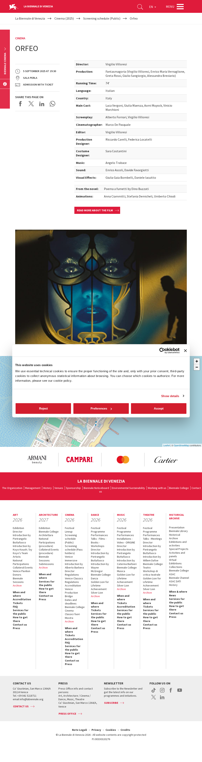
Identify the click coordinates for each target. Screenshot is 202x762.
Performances (99, 535)
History (47, 488)
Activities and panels (177, 554)
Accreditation (22, 599)
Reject (43, 408)
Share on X (31, 103)
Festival (69, 528)
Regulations (72, 574)
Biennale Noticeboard (96, 488)
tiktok (154, 692)
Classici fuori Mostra (72, 615)
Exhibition (18, 528)
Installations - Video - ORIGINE (126, 540)
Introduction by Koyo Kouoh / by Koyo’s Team (22, 549)
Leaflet (166, 445)
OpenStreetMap (181, 445)
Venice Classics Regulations (74, 580)
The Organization (12, 488)
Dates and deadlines (71, 601)
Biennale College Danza (101, 576)
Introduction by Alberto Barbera (74, 565)
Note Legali (79, 730)
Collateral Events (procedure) (49, 551)
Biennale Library (178, 531)
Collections (175, 567)
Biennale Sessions (18, 580)
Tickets (18, 603)
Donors (17, 574)
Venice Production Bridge (71, 592)
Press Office (67, 713)
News (172, 595)
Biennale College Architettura (49, 533)
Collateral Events (23, 567)
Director (17, 531)
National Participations (21, 562)
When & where (178, 591)
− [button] (196, 367)
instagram (162, 692)
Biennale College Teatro (153, 565)
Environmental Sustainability (128, 488)
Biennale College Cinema (75, 608)
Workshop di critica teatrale (151, 572)
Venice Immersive (71, 558)
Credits (125, 730)
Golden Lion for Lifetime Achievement (100, 585)
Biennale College (179, 488)
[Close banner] (185, 350)
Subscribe (111, 703)
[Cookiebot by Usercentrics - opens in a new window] (162, 350)
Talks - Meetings (152, 538)
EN (151, 7)
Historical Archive (174, 536)
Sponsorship (73, 488)
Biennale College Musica (127, 569)
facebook (171, 692)
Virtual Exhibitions (175, 561)
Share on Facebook (20, 103)
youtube (180, 692)
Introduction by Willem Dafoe (152, 558)
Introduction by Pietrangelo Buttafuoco (22, 538)
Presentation (176, 527)
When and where (19, 594)
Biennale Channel (179, 578)
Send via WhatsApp (52, 103)
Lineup (69, 531)
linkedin (162, 699)
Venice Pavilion (21, 571)
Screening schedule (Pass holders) (74, 549)
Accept (159, 408)
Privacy (96, 730)
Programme (98, 531)
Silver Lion (97, 592)
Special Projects (178, 549)
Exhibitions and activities (178, 543)
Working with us (157, 488)
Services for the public (20, 611)
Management (32, 488)
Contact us (20, 624)
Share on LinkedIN (42, 103)
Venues (58, 488)
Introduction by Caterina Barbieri (127, 562)
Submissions (46, 564)
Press (16, 628)
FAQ (15, 606)
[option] (36, 459)
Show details (170, 395)
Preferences (99, 408)
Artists (17, 556)
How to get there (20, 619)
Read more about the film (95, 210)
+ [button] (196, 361)
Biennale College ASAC (179, 572)
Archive (17, 585)
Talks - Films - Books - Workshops (98, 542)
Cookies (111, 730)
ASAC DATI (175, 581)
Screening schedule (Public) (71, 538)
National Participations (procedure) (47, 542)
